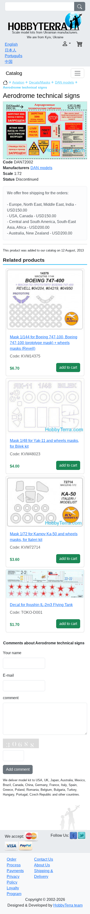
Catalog (14, 73)
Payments (15, 871)
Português (13, 56)
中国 (8, 62)
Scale (8, 174)
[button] (59, 44)
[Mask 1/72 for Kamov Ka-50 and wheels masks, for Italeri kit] (45, 502)
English (11, 44)
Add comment (18, 769)
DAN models (64, 82)
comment (10, 698)
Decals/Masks (39, 82)
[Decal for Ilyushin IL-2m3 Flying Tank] (45, 583)
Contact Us (43, 859)
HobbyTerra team (68, 905)
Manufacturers (16, 168)
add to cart (68, 367)
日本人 (10, 50)
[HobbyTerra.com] (45, 21)
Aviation (18, 82)
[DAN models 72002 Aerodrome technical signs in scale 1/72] (45, 130)
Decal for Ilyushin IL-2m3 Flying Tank (41, 605)
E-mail (8, 675)
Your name (12, 653)
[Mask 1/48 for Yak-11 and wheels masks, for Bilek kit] (45, 406)
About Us (42, 865)
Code (8, 162)
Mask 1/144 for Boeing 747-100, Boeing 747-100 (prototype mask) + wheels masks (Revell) (43, 343)
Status (9, 179)
